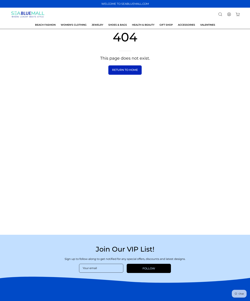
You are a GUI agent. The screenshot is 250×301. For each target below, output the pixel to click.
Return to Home (125, 70)
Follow (149, 268)
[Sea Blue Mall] (28, 14)
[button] (220, 14)
